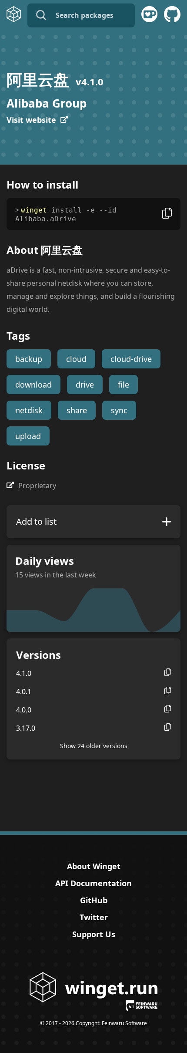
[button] (167, 672)
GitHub (93, 900)
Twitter (94, 917)
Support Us (93, 934)
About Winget (93, 866)
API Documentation (93, 883)
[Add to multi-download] (166, 522)
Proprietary (37, 485)
